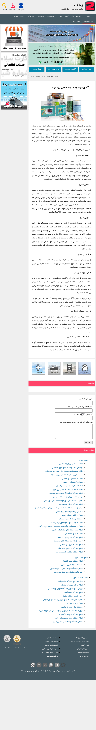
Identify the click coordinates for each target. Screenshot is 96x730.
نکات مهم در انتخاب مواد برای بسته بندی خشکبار (63, 471)
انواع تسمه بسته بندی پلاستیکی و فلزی (67, 530)
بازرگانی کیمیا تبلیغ (52, 656)
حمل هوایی (36, 69)
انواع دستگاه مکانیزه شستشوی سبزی (68, 552)
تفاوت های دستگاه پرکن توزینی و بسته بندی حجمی (62, 599)
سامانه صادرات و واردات (46, 16)
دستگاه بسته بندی (80, 577)
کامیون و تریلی (70, 69)
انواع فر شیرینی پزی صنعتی (71, 585)
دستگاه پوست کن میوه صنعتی (70, 519)
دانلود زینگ (12, 10)
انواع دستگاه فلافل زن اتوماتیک (70, 548)
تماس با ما (76, 21)
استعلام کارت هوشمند (51, 641)
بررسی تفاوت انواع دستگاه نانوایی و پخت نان (65, 588)
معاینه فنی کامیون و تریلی (50, 649)
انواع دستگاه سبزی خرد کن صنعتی (69, 537)
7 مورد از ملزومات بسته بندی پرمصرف (70, 87)
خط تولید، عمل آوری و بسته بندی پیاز (68, 572)
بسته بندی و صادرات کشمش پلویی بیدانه (66, 475)
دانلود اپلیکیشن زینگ (82, 638)
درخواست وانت (53, 69)
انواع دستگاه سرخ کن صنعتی (71, 544)
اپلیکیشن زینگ (76, 16)
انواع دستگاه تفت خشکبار (72, 561)
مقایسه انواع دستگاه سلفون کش (70, 581)
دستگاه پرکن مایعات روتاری (71, 607)
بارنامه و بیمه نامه (83, 652)
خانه (88, 16)
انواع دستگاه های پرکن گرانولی (70, 614)
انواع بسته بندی (81, 557)
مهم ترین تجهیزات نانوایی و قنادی (69, 511)
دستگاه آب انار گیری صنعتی (71, 564)
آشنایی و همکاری (62, 16)
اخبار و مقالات (88, 21)
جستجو (5, 10)
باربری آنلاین (85, 645)
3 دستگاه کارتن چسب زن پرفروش (69, 486)
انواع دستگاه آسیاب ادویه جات (70, 504)
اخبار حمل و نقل (84, 656)
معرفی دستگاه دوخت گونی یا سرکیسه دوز (66, 568)
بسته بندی (83, 460)
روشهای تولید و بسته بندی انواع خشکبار (67, 467)
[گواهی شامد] (7, 638)
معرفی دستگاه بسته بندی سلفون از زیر (67, 621)
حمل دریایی (86, 69)
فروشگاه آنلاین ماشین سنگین (80, 641)
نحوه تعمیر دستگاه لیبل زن (72, 596)
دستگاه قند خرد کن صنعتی (72, 478)
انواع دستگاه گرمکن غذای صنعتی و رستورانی (65, 493)
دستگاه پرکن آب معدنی (73, 533)
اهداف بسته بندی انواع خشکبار (70, 464)
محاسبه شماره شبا (52, 638)
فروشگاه (31, 16)
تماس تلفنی (20, 10)
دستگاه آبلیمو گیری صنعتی (72, 482)
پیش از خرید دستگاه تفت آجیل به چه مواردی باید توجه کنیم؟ (58, 508)
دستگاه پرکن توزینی (74, 603)
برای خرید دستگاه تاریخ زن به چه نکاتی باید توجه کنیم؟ (60, 610)
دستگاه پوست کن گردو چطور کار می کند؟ (66, 522)
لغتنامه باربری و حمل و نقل (49, 652)
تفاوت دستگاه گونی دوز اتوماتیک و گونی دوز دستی (63, 500)
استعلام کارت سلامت (51, 645)
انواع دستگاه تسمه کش (73, 592)
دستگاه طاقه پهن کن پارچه (72, 515)
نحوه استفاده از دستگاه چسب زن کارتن (67, 489)
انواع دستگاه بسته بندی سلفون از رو (68, 618)
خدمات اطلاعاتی (17, 16)
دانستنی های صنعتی (52, 76)
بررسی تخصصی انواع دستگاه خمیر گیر (67, 497)
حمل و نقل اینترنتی (83, 649)
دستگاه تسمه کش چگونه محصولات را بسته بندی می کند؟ (60, 526)
